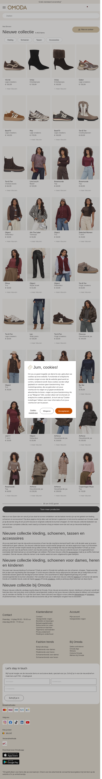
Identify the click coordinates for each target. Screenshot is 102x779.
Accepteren (63, 411)
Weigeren (47, 411)
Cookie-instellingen (33, 411)
